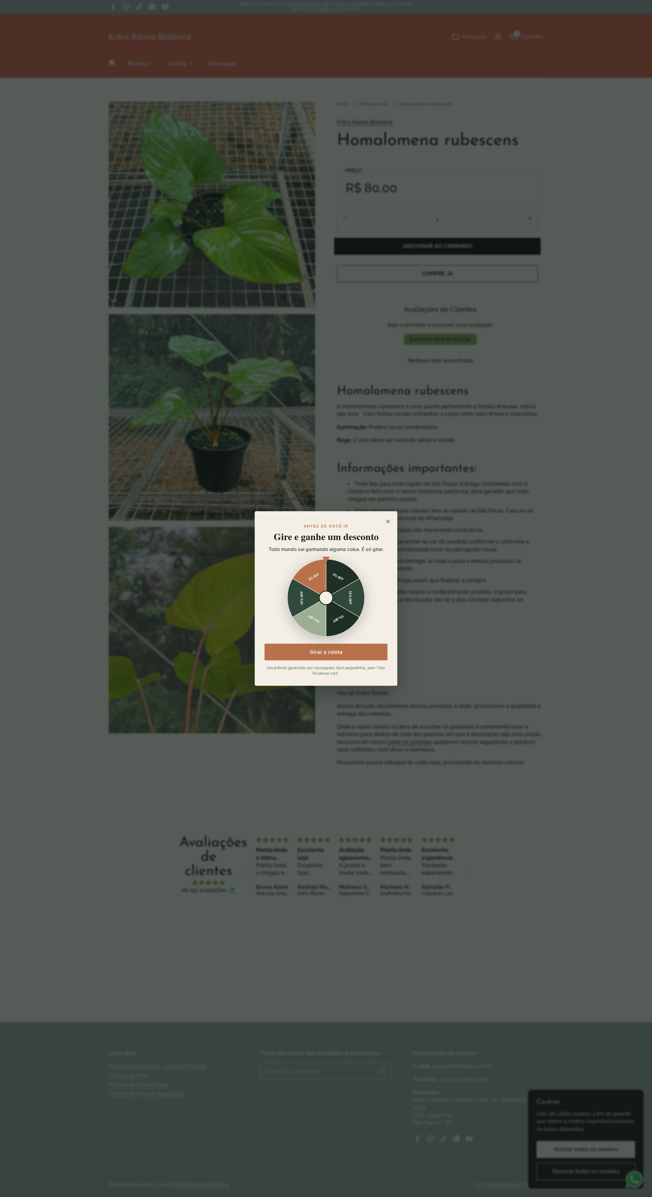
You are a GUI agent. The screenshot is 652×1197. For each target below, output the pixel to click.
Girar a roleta (326, 652)
